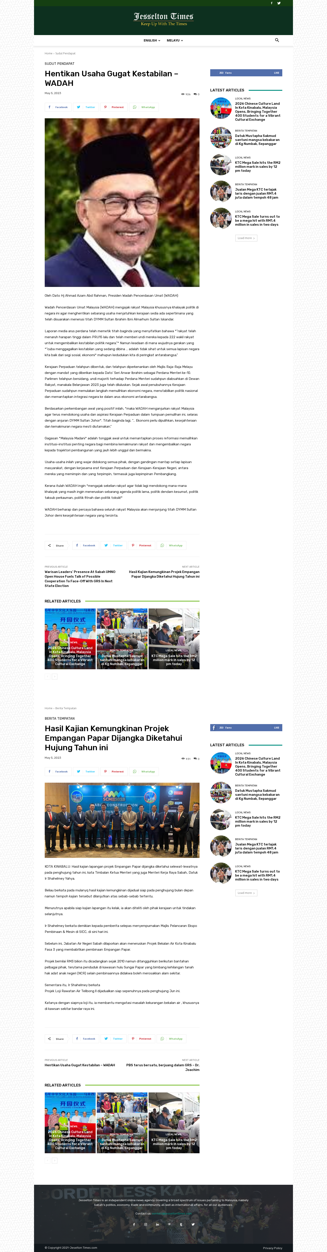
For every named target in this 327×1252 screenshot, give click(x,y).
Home (48, 53)
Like (276, 72)
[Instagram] (145, 1224)
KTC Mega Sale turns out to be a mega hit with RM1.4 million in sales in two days (257, 221)
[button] (277, 41)
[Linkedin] (157, 1224)
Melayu (173, 40)
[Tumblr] (181, 1224)
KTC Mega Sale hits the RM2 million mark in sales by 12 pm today (174, 660)
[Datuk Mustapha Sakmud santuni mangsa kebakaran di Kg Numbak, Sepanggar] (122, 638)
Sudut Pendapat (65, 53)
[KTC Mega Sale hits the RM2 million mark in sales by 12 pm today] (174, 638)
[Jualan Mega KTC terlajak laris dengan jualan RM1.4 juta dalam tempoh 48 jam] (221, 191)
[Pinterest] (169, 1224)
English (150, 40)
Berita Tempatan (121, 650)
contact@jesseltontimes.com (172, 1213)
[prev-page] (47, 676)
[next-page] (54, 676)
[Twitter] (279, 3)
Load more (245, 238)
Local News (69, 642)
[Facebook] (271, 3)
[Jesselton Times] (163, 21)
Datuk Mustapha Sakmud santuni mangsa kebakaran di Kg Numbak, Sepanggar (122, 660)
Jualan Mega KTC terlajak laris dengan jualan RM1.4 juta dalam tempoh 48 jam (256, 193)
